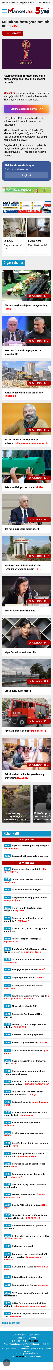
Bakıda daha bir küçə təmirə (22, 1124)
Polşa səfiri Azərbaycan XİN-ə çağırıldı (23, 1015)
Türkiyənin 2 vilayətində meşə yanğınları (23, 909)
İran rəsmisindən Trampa (26, 1285)
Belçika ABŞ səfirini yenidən (25, 1206)
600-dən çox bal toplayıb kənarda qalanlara (25, 1025)
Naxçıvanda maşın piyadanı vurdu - (26, 899)
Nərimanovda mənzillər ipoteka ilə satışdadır (25, 1227)
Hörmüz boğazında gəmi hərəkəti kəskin (24, 1165)
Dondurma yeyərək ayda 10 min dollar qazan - (24, 1154)
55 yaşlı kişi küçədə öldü (21, 1006)
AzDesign (20, 1356)
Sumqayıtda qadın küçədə (25, 969)
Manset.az (9, 93)
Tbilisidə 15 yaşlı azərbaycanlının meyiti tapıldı (25, 1185)
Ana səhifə (6, 2)
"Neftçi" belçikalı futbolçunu (22, 940)
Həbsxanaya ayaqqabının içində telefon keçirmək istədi (24, 1072)
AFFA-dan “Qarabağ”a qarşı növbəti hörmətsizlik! (26, 1294)
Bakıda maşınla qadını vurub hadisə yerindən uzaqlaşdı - (26, 1082)
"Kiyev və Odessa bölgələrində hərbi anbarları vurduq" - (24, 1093)
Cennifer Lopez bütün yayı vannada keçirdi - (26, 1144)
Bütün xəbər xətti (11, 1322)
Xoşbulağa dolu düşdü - (24, 977)
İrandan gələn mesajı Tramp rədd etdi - (24, 1175)
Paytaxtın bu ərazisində (26, 1268)
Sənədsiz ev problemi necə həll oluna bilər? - (24, 919)
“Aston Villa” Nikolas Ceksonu (23, 880)
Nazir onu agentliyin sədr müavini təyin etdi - (25, 1062)
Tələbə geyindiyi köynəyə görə (23, 1134)
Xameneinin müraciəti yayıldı (23, 889)
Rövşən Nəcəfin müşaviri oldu (24, 1277)
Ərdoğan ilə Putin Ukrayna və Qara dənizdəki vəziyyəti (25, 950)
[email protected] (34, 1341)
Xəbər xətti (15, 2)
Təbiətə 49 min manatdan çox (26, 1051)
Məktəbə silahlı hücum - (24, 1196)
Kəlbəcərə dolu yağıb (19, 1246)
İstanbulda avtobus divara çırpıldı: (26, 997)
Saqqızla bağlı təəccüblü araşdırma (26, 856)
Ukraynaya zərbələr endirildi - (25, 870)
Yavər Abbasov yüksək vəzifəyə (24, 960)
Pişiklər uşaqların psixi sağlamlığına (26, 847)
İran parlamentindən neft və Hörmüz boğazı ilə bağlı (26, 1113)
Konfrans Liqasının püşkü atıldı (24, 1034)
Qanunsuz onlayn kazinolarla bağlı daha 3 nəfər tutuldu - (25, 1256)
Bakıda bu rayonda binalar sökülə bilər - (25, 1314)
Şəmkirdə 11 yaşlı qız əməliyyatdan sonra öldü (25, 929)
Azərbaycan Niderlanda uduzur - (24, 986)
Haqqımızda (24, 2)
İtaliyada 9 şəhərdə (26, 1103)
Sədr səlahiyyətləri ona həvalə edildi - (26, 1237)
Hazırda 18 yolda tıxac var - (26, 1042)
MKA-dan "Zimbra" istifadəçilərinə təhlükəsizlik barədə (25, 1216)
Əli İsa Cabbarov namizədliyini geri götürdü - (25, 1304)
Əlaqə (32, 2)
